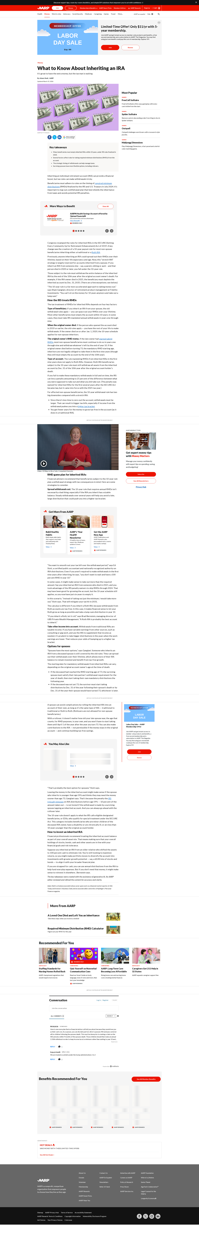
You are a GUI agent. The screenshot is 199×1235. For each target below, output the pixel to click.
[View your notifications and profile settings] (118, 1016)
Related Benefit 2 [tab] (76, 231)
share (106, 1047)
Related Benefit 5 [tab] (83, 231)
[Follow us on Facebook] (139, 1216)
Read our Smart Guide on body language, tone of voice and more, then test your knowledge (83, 977)
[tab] (57, 1016)
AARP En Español (106, 1178)
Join (110, 47)
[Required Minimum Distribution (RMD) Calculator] (113, 930)
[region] (84, 1034)
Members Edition (120, 8)
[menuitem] (39, 15)
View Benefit (75, 221)
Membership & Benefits (88, 8)
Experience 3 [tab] (78, 777)
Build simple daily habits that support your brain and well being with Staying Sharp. (53, 540)
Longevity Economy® (148, 1198)
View (48, 547)
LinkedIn (59, 137)
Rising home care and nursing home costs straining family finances (113, 976)
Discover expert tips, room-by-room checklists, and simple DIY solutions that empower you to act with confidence (97, 3)
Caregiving (74, 965)
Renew (130, 47)
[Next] (112, 231)
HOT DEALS (46, 1145)
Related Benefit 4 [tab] (81, 231)
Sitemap (40, 1212)
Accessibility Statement (83, 1212)
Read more (114, 1042)
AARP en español (139, 14)
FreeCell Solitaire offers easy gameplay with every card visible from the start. (139, 105)
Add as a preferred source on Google (72, 137)
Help (148, 14)
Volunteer (82, 1182)
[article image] (43, 8)
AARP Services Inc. (127, 1191)
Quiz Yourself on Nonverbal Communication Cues (83, 970)
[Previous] (107, 231)
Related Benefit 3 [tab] (78, 231)
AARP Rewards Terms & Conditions (49, 1216)
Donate (81, 1178)
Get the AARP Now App (100, 533)
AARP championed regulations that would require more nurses (51, 976)
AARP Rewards (135, 8)
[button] (158, 14)
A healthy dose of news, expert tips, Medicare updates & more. (77, 542)
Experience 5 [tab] (83, 777)
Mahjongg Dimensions (132, 142)
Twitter (54, 137)
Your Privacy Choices (54, 1220)
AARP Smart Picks (105, 8)
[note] (78, 132)
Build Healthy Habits (52, 533)
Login (155, 8)
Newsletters (104, 1182)
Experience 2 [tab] (76, 777)
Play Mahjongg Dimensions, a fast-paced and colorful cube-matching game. (141, 147)
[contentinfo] (78, 471)
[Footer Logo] (51, 1180)
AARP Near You (84, 1200)
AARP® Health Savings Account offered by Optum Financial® (88, 215)
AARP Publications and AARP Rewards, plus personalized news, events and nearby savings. (102, 540)
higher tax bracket (86, 406)
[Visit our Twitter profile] (145, 1216)
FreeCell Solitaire (130, 100)
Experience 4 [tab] (81, 777)
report (114, 1047)
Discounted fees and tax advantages (82, 218)
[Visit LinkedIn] (157, 1216)
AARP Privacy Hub (52, 1212)
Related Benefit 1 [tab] (73, 231)
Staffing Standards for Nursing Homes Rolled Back (52, 970)
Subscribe (141, 474)
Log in (98, 1000)
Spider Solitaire (129, 114)
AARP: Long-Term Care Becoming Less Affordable (114, 970)
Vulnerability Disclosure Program (94, 1216)
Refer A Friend (105, 1187)
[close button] (159, 22)
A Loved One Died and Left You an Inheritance (74, 915)
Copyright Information (73, 1216)
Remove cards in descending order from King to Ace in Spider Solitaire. (141, 119)
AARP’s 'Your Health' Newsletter (76, 535)
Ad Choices (41, 1220)
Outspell (126, 128)
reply (52, 1047)
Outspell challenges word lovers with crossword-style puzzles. (141, 133)
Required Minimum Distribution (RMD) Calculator (76, 928)
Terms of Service (67, 1212)
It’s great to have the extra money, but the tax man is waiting (65, 73)
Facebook (49, 137)
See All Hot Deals (46, 1155)
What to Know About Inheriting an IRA (81, 68)
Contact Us (104, 1173)
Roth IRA (96, 252)
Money (40, 63)
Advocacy (42, 965)
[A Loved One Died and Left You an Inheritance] (113, 917)
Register (147, 8)
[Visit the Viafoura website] (114, 1066)
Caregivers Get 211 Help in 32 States (145, 970)
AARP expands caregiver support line (145, 975)
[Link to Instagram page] (151, 1216)
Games (124, 97)
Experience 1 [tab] (73, 777)
